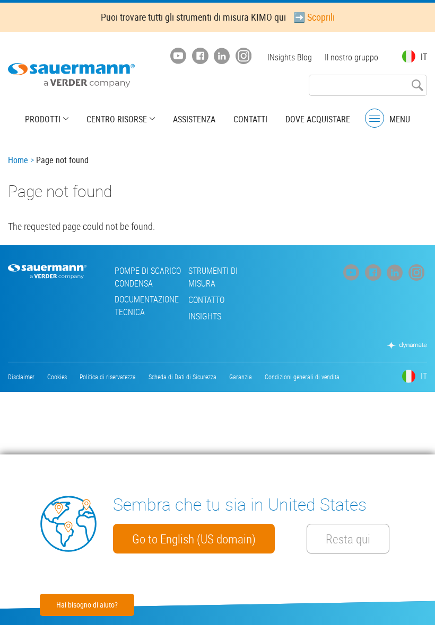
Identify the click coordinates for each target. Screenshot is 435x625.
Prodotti (42, 119)
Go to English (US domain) (194, 538)
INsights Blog (289, 57)
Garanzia (240, 376)
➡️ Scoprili (314, 17)
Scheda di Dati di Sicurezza (182, 376)
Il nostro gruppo (351, 57)
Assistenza (194, 119)
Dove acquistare (317, 119)
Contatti (250, 119)
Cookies (57, 376)
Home (18, 160)
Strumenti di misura (213, 277)
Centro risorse (116, 119)
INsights (204, 316)
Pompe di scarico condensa (148, 277)
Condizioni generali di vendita (302, 376)
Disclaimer (21, 376)
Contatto (206, 300)
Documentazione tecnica (147, 305)
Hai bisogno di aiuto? (87, 605)
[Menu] (375, 118)
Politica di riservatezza (108, 376)
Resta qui (348, 538)
